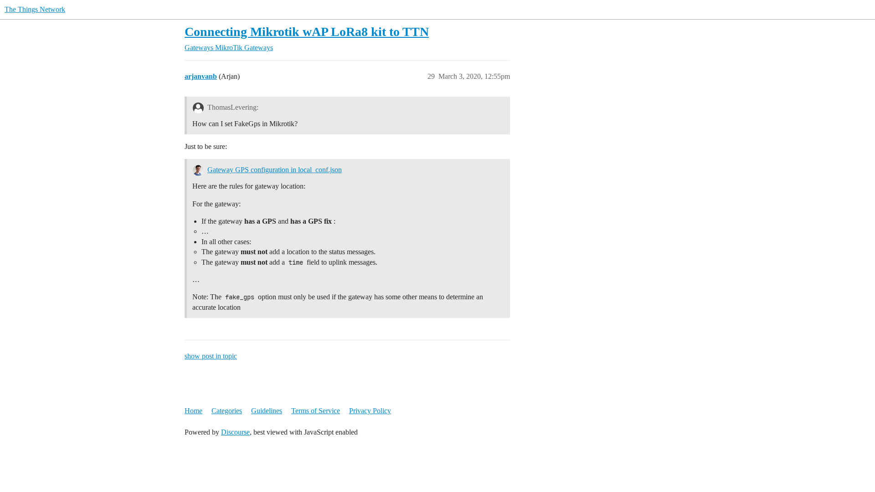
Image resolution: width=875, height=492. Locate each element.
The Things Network (35, 9)
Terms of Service (315, 411)
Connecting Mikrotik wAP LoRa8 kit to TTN (307, 32)
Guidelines (266, 411)
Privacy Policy (370, 411)
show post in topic (211, 356)
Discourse (235, 432)
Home (193, 411)
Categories (226, 411)
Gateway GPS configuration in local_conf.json (274, 170)
